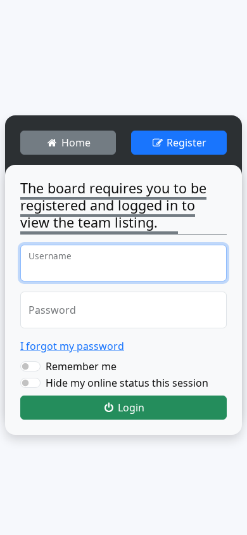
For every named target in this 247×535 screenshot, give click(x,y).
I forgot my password (72, 346)
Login (129, 408)
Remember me (81, 366)
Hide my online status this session (127, 383)
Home (75, 143)
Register (185, 143)
